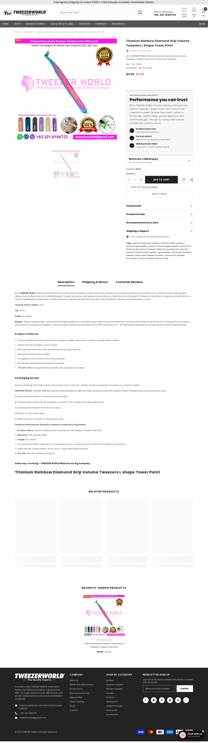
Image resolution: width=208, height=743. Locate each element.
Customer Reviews (129, 282)
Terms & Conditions (150, 187)
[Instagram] (154, 700)
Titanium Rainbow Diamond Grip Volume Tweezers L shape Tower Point (104, 645)
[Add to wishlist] (184, 179)
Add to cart (161, 179)
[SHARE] (190, 179)
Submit (184, 688)
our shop (80, 367)
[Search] (100, 12)
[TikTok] (170, 700)
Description (66, 282)
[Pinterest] (162, 700)
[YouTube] (178, 700)
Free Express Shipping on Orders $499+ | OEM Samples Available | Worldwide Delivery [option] (104, 2)
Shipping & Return (95, 282)
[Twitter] (186, 700)
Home (18, 32)
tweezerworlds (104, 640)
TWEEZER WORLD (25, 367)
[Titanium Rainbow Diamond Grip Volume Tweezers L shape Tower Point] (104, 615)
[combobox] (96, 12)
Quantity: (130, 173)
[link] (35, 561)
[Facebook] (146, 700)
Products (28, 32)
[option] (66, 90)
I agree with (135, 187)
